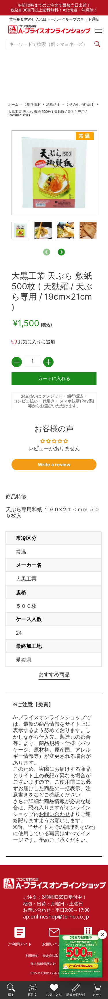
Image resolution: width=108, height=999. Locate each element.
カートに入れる (54, 378)
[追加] (48, 362)
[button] (97, 31)
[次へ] (61, 252)
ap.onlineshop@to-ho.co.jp (56, 916)
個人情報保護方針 (43, 963)
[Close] (102, 934)
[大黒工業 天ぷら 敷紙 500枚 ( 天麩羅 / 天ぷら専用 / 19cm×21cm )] (20, 230)
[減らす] (17, 362)
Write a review (54, 464)
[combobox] (49, 44)
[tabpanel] (54, 581)
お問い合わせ (54, 814)
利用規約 (32, 955)
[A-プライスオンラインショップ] (54, 31)
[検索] (97, 44)
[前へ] (46, 252)
